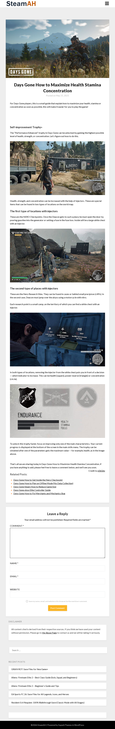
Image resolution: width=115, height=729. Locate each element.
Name (14, 563)
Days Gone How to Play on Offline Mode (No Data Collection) (43, 483)
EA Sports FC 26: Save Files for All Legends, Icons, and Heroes (40, 694)
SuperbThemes (65, 725)
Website (15, 589)
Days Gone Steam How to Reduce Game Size (34, 486)
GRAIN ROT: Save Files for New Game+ (29, 669)
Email (14, 576)
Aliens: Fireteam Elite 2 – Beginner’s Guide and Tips (35, 686)
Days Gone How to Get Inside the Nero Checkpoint (38, 480)
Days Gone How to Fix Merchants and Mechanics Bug (39, 493)
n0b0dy (101, 470)
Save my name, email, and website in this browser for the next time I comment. (58, 601)
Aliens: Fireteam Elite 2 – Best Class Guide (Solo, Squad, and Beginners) (44, 677)
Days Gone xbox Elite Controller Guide (32, 490)
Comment (17, 525)
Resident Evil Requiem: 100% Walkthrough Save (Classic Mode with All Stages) (47, 702)
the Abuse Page (49, 632)
